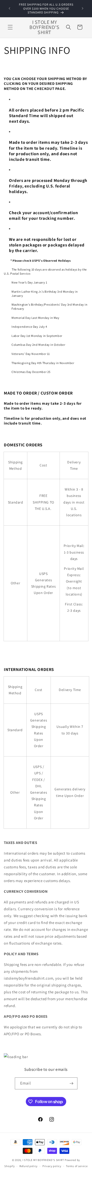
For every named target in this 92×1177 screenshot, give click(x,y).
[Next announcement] (82, 8)
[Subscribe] (71, 1083)
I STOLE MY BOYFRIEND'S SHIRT (43, 1160)
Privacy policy (51, 1166)
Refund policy (28, 1166)
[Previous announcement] (9, 8)
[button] (10, 27)
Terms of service (76, 1166)
